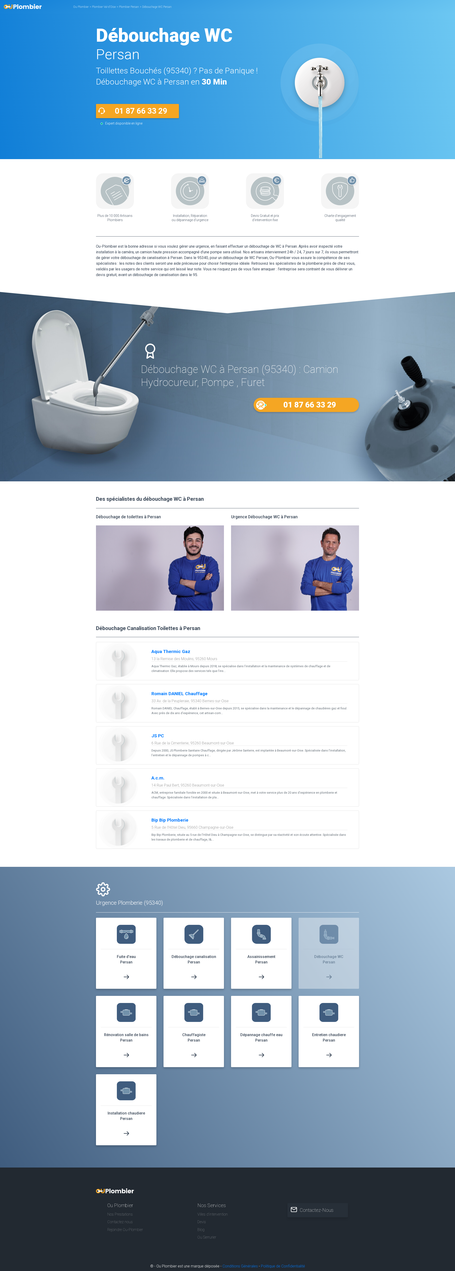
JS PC (157, 735)
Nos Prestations (120, 1214)
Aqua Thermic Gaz (170, 651)
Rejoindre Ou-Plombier (125, 1229)
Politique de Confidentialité (283, 1266)
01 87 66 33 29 (141, 111)
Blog (201, 1229)
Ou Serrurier (206, 1237)
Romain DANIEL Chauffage (179, 693)
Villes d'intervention (212, 1214)
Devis (201, 1222)
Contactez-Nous (316, 1210)
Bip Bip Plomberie (169, 820)
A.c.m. (157, 778)
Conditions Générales (240, 1266)
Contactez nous (120, 1222)
